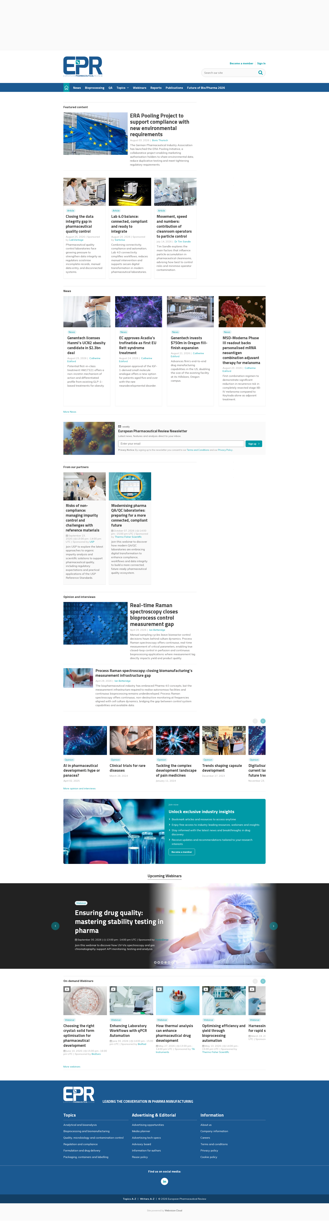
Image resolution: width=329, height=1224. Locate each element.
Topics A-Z (129, 1198)
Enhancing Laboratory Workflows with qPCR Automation (128, 1031)
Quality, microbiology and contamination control (93, 1137)
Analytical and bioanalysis (80, 1124)
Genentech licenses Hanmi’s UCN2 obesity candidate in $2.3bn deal (86, 345)
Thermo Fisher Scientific (128, 536)
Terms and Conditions (198, 450)
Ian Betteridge (157, 629)
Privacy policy (209, 1150)
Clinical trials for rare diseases (127, 767)
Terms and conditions (214, 1144)
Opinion (69, 759)
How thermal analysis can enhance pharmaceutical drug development (174, 1033)
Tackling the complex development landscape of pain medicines (176, 770)
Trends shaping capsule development (222, 767)
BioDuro (96, 1053)
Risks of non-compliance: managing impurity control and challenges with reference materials (82, 517)
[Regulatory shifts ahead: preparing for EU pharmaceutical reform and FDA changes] (159, 962)
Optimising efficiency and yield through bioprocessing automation (224, 1033)
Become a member (241, 63)
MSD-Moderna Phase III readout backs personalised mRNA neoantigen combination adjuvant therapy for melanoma (241, 350)
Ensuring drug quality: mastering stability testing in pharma (107, 921)
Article (70, 210)
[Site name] (82, 75)
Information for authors (146, 1150)
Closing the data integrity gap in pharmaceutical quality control (80, 223)
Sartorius (120, 239)
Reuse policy (140, 1157)
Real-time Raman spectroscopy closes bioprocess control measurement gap (154, 614)
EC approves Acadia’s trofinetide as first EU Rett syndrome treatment (137, 345)
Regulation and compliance (80, 1144)
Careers (205, 1137)
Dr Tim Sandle (183, 241)
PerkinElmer (150, 939)
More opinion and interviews (79, 788)
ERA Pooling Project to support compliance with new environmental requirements (159, 125)
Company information (214, 1131)
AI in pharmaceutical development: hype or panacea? (81, 770)
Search (260, 72)
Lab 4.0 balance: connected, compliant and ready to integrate (129, 223)
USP (92, 541)
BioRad (142, 1044)
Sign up (252, 444)
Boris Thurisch (160, 140)
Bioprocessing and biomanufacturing (86, 1131)
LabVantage (76, 239)
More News (69, 411)
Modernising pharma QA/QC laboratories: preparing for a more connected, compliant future (129, 515)
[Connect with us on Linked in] (164, 1181)
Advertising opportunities (148, 1124)
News (72, 332)
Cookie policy (208, 1157)
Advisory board (141, 1144)
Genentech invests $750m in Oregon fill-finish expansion (189, 343)
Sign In (261, 63)
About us (206, 1124)
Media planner (141, 1131)
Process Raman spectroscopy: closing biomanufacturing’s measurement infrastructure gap (143, 673)
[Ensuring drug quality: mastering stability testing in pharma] (165, 962)
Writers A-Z (147, 1198)
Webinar (70, 903)
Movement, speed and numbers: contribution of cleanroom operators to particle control (174, 226)
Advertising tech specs (146, 1137)
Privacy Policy (225, 450)
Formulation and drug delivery (81, 1150)
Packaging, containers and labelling (85, 1157)
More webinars (71, 1066)
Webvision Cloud (173, 1210)
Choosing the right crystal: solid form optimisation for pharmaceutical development (78, 1035)
